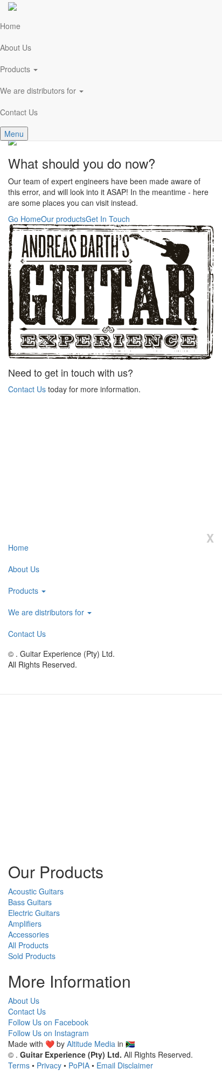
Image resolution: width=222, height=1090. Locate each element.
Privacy (49, 1065)
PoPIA (78, 1065)
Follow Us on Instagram (48, 1032)
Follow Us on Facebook (48, 1022)
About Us (23, 569)
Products (24, 590)
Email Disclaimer (124, 1065)
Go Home (24, 218)
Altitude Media (91, 1043)
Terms (19, 1065)
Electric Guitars (34, 912)
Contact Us (27, 389)
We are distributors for (47, 612)
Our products (63, 218)
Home (18, 547)
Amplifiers (24, 923)
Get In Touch (108, 218)
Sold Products (32, 955)
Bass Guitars (30, 902)
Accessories (28, 934)
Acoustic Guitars (36, 891)
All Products (28, 945)
